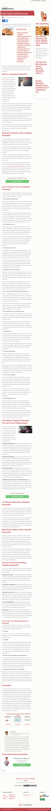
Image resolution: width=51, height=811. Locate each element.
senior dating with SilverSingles (14, 166)
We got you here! (17, 181)
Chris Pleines (9, 17)
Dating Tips (6, 12)
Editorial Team (12, 794)
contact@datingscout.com (28, 794)
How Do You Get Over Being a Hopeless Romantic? (23, 57)
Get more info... (22, 765)
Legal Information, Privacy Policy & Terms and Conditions (39, 809)
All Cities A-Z (11, 798)
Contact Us (5, 796)
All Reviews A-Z (12, 796)
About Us (5, 798)
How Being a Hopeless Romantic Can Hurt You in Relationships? (24, 45)
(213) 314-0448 (26, 795)
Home (2, 12)
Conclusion (20, 61)
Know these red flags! (17, 496)
